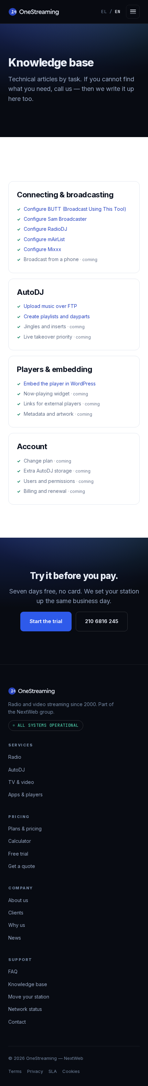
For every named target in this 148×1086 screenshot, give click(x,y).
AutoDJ (16, 770)
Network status (25, 1009)
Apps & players (25, 795)
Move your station (28, 997)
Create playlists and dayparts (57, 316)
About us (18, 900)
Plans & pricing (25, 828)
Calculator (19, 841)
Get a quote (21, 866)
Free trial (18, 854)
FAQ (13, 972)
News (14, 938)
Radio (14, 757)
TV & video (21, 782)
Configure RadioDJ (45, 229)
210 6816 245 (101, 621)
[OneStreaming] (33, 11)
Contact (17, 1022)
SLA (53, 1071)
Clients (15, 913)
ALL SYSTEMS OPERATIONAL (48, 725)
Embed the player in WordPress (60, 383)
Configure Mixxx (42, 249)
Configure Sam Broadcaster (55, 219)
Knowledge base (27, 984)
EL (104, 11)
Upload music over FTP (50, 306)
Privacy (35, 1071)
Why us (16, 925)
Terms (15, 1071)
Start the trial (46, 621)
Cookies (71, 1071)
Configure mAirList (44, 239)
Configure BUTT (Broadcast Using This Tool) (75, 209)
